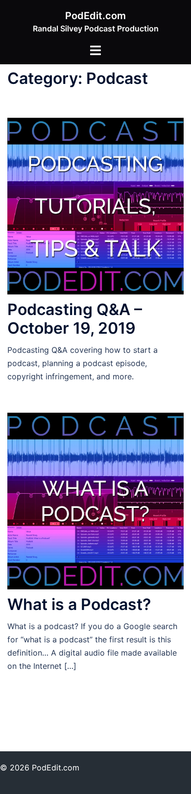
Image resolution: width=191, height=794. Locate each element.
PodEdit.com (95, 16)
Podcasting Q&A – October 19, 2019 (74, 319)
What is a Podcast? (79, 604)
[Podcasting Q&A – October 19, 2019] (95, 205)
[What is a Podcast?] (95, 500)
